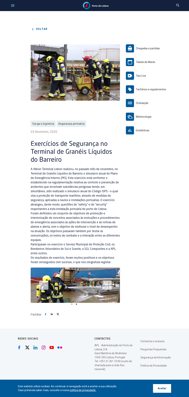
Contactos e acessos (152, 341)
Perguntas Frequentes (153, 349)
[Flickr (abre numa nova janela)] (60, 347)
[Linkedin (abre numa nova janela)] (35, 347)
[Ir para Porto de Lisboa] (96, 5)
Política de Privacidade (153, 365)
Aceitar (162, 388)
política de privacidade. (83, 390)
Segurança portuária (71, 123)
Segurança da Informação (155, 357)
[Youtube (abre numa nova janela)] (52, 347)
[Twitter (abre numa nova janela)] (27, 347)
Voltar (41, 29)
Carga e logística (43, 123)
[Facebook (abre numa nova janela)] (19, 347)
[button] (43, 285)
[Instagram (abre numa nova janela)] (43, 347)
